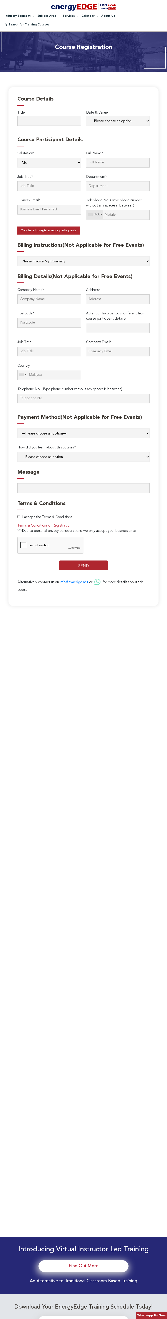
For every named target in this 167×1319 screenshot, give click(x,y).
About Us (108, 16)
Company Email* (99, 342)
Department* (96, 177)
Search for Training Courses (29, 24)
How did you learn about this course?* (46, 447)
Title (21, 112)
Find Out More (84, 1266)
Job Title (24, 342)
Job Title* (25, 177)
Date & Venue (97, 112)
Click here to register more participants (49, 230)
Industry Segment (18, 16)
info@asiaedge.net (74, 582)
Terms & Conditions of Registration (44, 525)
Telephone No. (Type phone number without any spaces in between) (114, 203)
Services (69, 16)
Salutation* (26, 153)
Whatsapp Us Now (151, 1315)
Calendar (88, 16)
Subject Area (46, 16)
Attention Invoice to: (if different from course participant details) (115, 316)
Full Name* (94, 153)
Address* (93, 290)
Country (23, 366)
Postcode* (25, 313)
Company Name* (30, 290)
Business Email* (28, 200)
